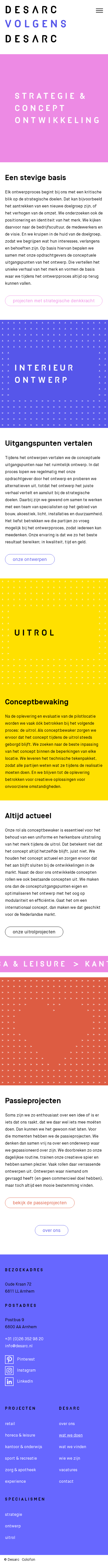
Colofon (28, 1559)
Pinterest (26, 1360)
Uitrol (10, 1538)
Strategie (13, 1515)
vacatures (68, 1470)
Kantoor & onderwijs (23, 1447)
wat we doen (71, 1436)
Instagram (26, 1371)
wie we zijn (69, 1459)
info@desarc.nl (18, 1346)
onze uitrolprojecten (34, 932)
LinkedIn (25, 1382)
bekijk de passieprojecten (40, 1203)
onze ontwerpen (30, 559)
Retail (10, 1424)
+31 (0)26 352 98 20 (24, 1339)
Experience (15, 1482)
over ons (52, 1230)
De (32, 10)
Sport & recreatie (21, 1459)
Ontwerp (13, 1526)
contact (66, 1482)
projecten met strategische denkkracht (54, 301)
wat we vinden (72, 1447)
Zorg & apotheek (20, 1470)
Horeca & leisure (20, 1436)
